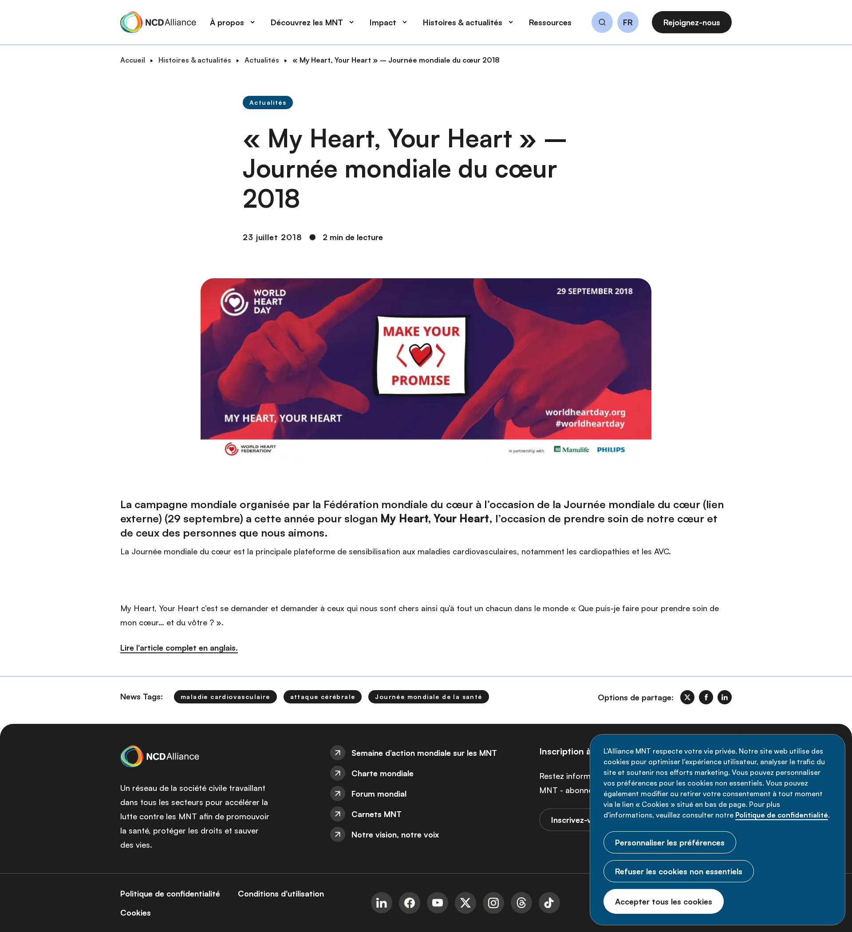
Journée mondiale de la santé (428, 696)
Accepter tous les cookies (663, 901)
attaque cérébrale (322, 696)
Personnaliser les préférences (670, 842)
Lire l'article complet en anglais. (179, 647)
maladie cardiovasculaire (225, 696)
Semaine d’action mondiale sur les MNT (424, 753)
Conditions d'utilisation (281, 893)
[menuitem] (426, 752)
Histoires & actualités (194, 59)
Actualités (262, 59)
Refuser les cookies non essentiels (678, 871)
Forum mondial (378, 793)
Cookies (135, 912)
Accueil (132, 59)
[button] (602, 23)
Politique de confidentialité (781, 814)
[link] (687, 697)
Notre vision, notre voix (395, 834)
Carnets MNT (376, 814)
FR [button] (628, 22)
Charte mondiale (382, 773)
